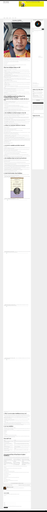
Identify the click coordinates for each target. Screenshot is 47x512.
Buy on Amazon (17, 464)
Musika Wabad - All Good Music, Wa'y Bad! (37, 96)
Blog (13, 483)
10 (33, 106)
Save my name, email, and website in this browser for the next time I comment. (13, 506)
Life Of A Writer (21, 483)
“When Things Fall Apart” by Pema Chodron (9, 251)
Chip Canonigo (6, 1)
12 (36, 106)
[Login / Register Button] (43, 0)
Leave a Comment (21, 21)
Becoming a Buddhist (17, 20)
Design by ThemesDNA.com (27, 511)
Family (14, 483)
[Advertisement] (23, 12)
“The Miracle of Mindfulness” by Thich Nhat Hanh (10, 198)
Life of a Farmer (18, 483)
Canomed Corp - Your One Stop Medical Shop (38, 92)
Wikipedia (8, 79)
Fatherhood (16, 483)
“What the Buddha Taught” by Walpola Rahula (9, 176)
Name (4, 502)
